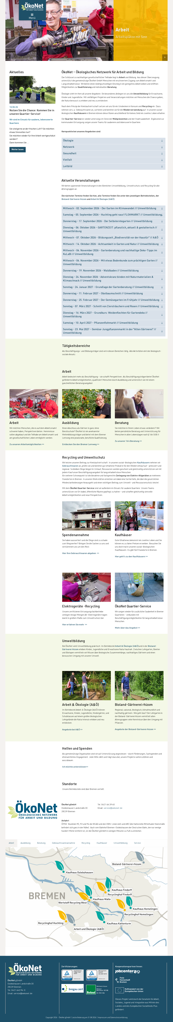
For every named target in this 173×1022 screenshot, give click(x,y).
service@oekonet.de (113, 808)
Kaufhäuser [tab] (102, 843)
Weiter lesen (17, 150)
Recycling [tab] (85, 843)
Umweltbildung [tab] (121, 843)
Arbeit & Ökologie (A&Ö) (103, 199)
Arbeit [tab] (11, 843)
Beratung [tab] (41, 843)
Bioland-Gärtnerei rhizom (73, 199)
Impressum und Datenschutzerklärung (112, 1018)
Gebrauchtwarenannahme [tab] (63, 843)
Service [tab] (137, 843)
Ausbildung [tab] (26, 843)
